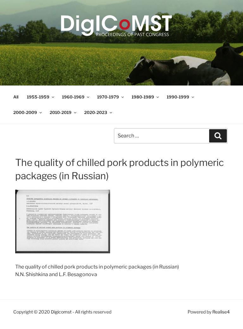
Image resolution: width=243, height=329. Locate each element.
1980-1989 (143, 96)
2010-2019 (61, 112)
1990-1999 (178, 96)
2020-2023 (95, 112)
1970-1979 (108, 96)
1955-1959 (38, 96)
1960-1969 (73, 96)
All (15, 96)
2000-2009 (25, 112)
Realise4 (221, 311)
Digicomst (61, 311)
